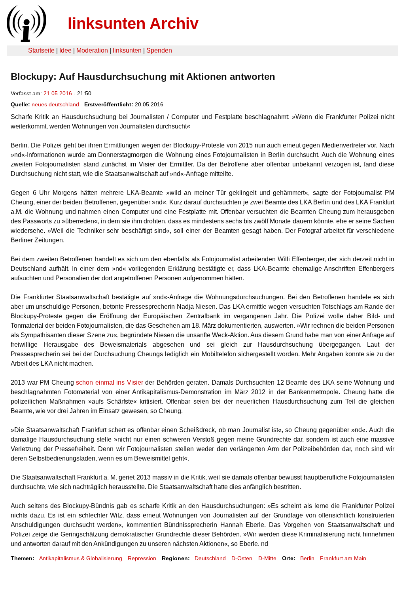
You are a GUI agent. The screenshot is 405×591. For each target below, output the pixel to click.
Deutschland (210, 558)
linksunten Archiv (133, 23)
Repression (142, 558)
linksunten (127, 50)
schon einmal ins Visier (109, 382)
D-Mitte (267, 558)
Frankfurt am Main (343, 558)
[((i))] (25, 39)
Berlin (307, 558)
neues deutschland (55, 104)
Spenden (159, 50)
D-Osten (241, 558)
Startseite (41, 50)
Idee (65, 50)
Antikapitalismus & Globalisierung (80, 558)
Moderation (92, 50)
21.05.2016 (58, 93)
